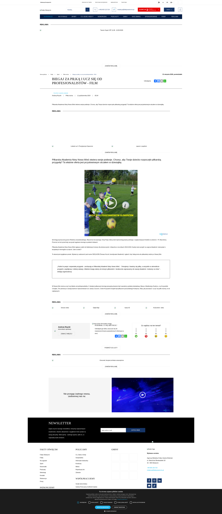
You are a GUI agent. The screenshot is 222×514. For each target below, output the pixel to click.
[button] (110, 511)
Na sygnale (62, 16)
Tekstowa (124, 2)
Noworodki (102, 16)
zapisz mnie (135, 430)
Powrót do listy (111, 348)
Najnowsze (48, 16)
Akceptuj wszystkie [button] (103, 507)
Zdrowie (78, 472)
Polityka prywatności (122, 499)
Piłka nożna (69, 95)
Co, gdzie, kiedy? (87, 16)
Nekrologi (43, 472)
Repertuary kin (80, 469)
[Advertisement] (111, 48)
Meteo (77, 466)
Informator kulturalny (82, 460)
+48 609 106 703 (152, 467)
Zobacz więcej (66, 333)
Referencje (43, 478)
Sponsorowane (151, 16)
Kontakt (42, 475)
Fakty (41, 457)
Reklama (174, 16)
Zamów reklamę (111, 66)
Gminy (125, 16)
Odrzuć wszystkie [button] (119, 507)
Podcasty (115, 16)
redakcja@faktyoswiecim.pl (155, 470)
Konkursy (78, 463)
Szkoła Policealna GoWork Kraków (86, 487)
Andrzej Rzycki (56, 95)
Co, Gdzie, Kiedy (81, 454)
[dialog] (111, 501)
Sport (74, 16)
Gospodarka (79, 457)
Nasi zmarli (136, 16)
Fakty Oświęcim (45, 454)
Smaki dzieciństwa (81, 484)
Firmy (163, 16)
